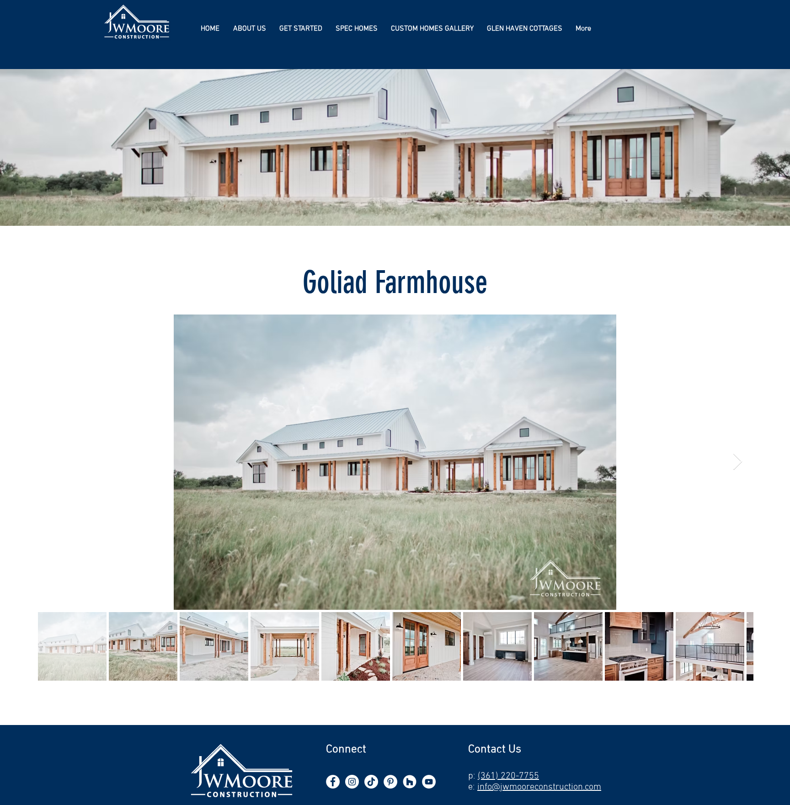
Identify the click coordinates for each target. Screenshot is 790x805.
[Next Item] (737, 462)
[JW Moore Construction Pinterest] (390, 782)
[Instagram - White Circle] (352, 782)
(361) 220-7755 (508, 776)
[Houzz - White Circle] (409, 782)
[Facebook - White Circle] (333, 782)
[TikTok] (371, 782)
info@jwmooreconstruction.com (539, 787)
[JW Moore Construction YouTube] (429, 782)
